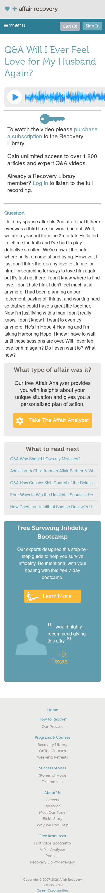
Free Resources (52, 836)
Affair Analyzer (52, 850)
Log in (40, 182)
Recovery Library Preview (52, 862)
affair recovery (38, 8)
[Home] (13, 8)
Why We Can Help (53, 825)
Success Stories (52, 768)
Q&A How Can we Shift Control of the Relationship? (54, 483)
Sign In (92, 26)
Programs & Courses (52, 737)
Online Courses (52, 751)
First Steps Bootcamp (52, 843)
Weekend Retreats (52, 757)
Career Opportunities (52, 890)
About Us (52, 792)
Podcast (53, 856)
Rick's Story (52, 819)
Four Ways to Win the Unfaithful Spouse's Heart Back (54, 495)
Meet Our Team (52, 813)
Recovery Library (52, 745)
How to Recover (52, 719)
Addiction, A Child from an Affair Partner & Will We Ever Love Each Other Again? (54, 471)
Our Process (52, 727)
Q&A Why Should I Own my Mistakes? (45, 459)
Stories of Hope (52, 775)
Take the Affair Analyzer (59, 420)
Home (52, 710)
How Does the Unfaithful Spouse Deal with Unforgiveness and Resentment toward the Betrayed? (54, 506)
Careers (52, 800)
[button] (15, 25)
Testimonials (52, 782)
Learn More (57, 596)
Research (53, 806)
